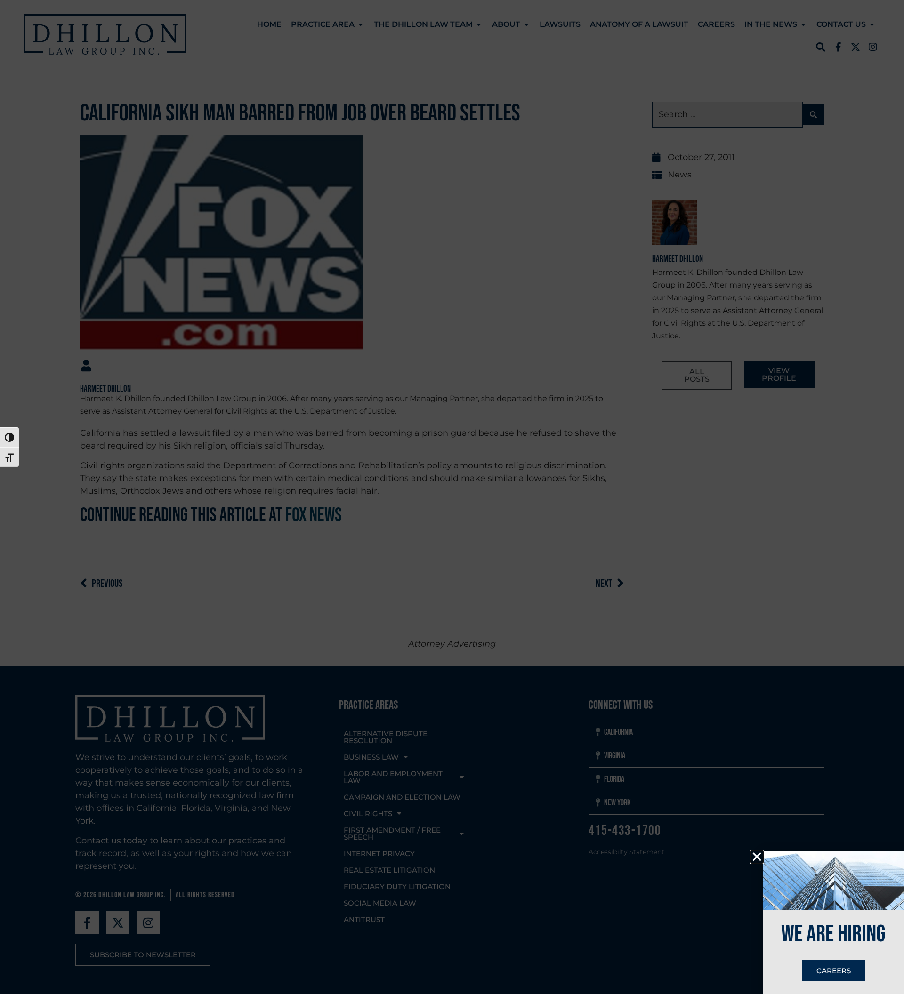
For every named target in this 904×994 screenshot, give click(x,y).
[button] (757, 857)
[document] (452, 497)
